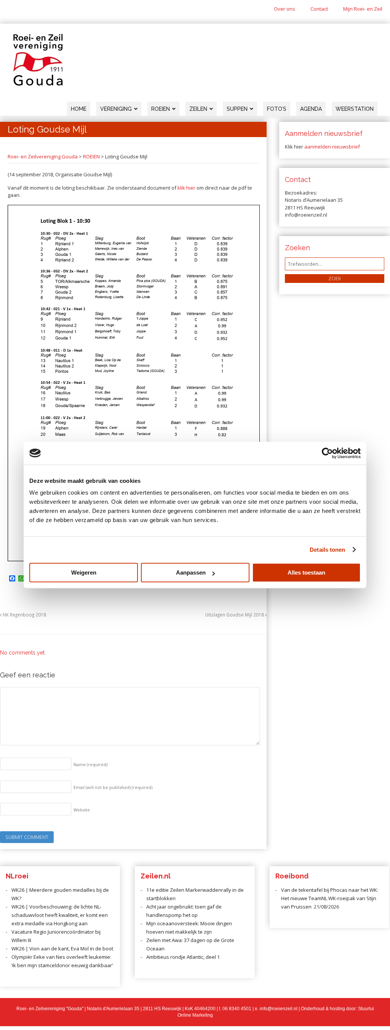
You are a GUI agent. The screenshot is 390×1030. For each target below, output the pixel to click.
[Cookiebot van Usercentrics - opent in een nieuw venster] (327, 453)
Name (90, 764)
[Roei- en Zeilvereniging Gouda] (38, 84)
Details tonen (327, 549)
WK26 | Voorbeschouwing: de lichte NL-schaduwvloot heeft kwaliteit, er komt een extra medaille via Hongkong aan (59, 915)
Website (82, 810)
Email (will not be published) (113, 787)
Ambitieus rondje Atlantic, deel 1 (183, 956)
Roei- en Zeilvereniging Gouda (43, 156)
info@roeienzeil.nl (278, 1008)
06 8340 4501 (236, 1008)
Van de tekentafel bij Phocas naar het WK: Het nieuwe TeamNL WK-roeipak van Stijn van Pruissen (329, 898)
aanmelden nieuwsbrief (332, 146)
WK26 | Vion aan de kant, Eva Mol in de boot (62, 948)
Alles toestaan (306, 572)
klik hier (186, 187)
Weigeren (83, 572)
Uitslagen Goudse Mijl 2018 (235, 615)
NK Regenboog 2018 (24, 615)
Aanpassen (191, 572)
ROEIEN (91, 156)
